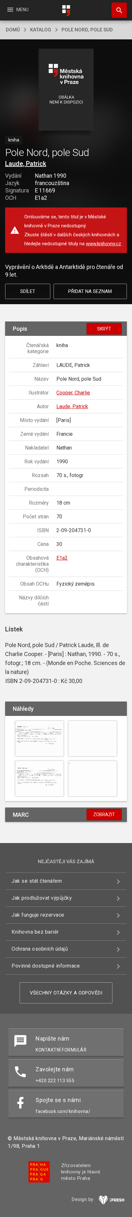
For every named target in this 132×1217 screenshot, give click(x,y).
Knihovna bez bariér (35, 932)
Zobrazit (104, 814)
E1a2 (62, 558)
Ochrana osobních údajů (40, 949)
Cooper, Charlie (73, 393)
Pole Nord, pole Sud (87, 30)
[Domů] (66, 10)
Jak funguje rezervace (38, 915)
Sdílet (27, 291)
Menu (17, 9)
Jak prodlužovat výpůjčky (42, 898)
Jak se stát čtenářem (37, 881)
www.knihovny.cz (103, 244)
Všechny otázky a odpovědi (66, 993)
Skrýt (104, 328)
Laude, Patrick (25, 163)
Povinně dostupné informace (46, 966)
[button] (66, 90)
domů (13, 30)
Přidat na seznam (90, 291)
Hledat (117, 10)
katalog (40, 30)
